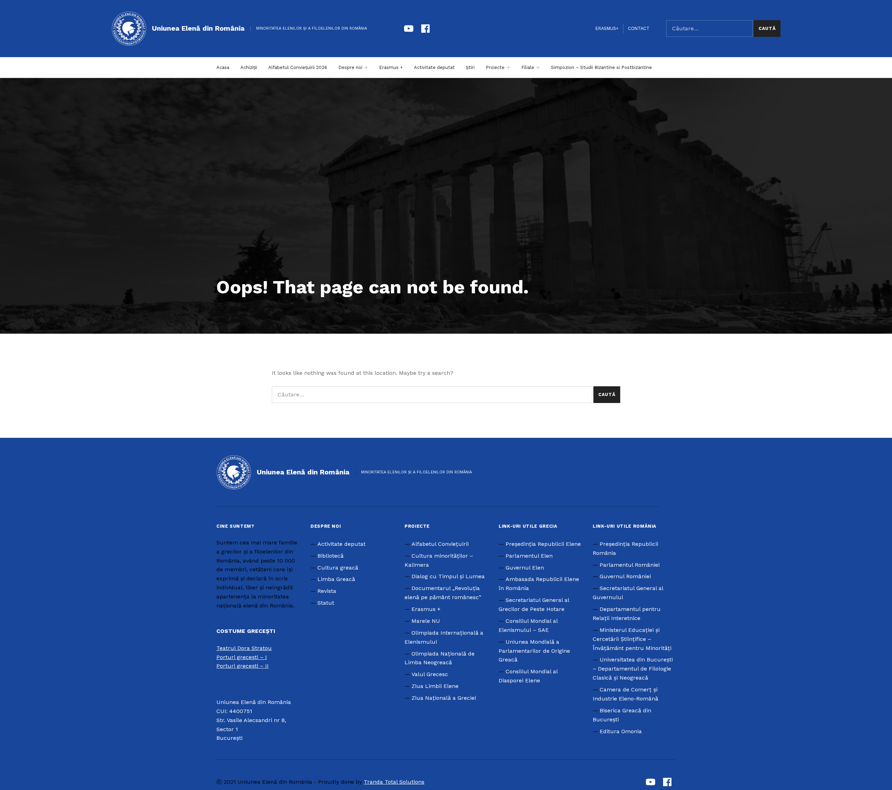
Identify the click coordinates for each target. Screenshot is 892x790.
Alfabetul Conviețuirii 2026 (297, 67)
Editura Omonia (621, 731)
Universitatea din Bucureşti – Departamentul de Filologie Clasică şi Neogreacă (633, 668)
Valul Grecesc (430, 674)
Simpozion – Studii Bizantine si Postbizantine (601, 67)
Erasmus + (391, 67)
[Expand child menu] (366, 67)
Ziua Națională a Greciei (444, 698)
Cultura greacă (337, 567)
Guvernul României (625, 576)
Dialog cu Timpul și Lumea (448, 576)
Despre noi (350, 67)
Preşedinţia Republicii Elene (543, 544)
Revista (326, 591)
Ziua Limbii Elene (435, 686)
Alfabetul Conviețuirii (440, 544)
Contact (638, 28)
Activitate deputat (434, 67)
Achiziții (248, 67)
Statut (325, 602)
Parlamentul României (630, 564)
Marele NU (426, 621)
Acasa (222, 67)
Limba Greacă (336, 579)
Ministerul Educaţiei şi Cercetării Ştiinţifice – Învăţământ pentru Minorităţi (632, 639)
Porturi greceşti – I (241, 657)
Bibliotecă (330, 555)
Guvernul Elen (525, 567)
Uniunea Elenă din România (198, 28)
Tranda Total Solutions (394, 782)
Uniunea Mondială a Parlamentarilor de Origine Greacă (534, 650)
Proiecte (495, 67)
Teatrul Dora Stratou (244, 648)
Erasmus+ (606, 28)
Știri (470, 67)
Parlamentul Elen (529, 555)
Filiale (527, 67)
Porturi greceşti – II (242, 666)
